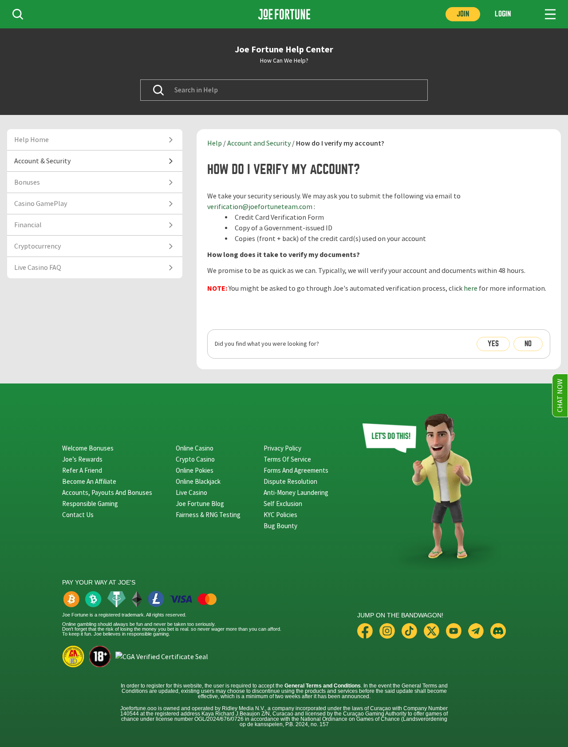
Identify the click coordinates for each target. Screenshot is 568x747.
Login (503, 14)
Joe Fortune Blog (200, 503)
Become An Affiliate (89, 481)
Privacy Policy (282, 448)
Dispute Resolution (290, 481)
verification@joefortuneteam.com (259, 206)
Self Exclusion (283, 503)
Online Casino (194, 448)
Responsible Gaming (90, 503)
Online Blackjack (198, 481)
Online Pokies (194, 470)
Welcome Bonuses (88, 448)
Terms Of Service (287, 459)
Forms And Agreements (296, 470)
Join (463, 14)
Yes (493, 344)
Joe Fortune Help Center (284, 49)
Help (214, 143)
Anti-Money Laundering (296, 492)
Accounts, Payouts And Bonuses (107, 492)
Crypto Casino (195, 459)
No (528, 344)
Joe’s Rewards (82, 459)
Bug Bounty (280, 525)
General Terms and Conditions (322, 686)
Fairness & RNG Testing (208, 514)
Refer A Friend (82, 470)
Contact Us (78, 514)
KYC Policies (280, 514)
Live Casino (191, 492)
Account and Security (259, 143)
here (470, 288)
